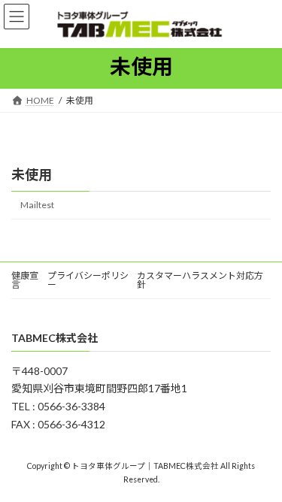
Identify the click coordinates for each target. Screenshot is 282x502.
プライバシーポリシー (88, 280)
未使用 (31, 174)
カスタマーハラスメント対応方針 (200, 280)
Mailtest (37, 204)
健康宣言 (24, 280)
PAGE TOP (260, 473)
